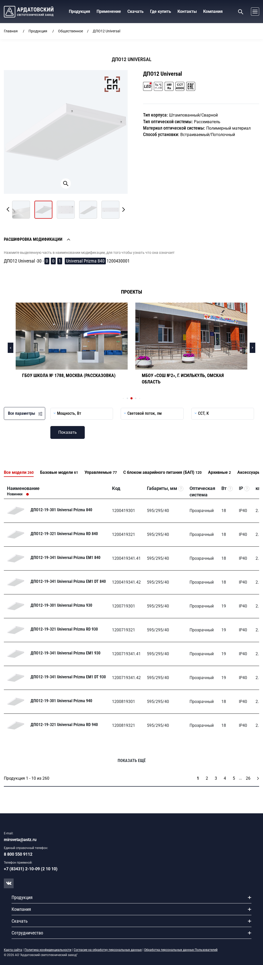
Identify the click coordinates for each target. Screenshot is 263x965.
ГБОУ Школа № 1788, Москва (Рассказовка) (69, 375)
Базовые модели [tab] (59, 472)
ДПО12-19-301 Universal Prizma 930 (61, 605)
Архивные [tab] (219, 472)
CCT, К (203, 413)
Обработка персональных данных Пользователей (181, 950)
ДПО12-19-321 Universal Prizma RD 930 (64, 629)
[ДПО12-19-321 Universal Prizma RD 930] (15, 630)
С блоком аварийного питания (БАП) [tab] (162, 472)
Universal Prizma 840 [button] (85, 261)
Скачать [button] (135, 11)
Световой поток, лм (144, 413)
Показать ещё (132, 760)
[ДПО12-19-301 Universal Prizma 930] (15, 606)
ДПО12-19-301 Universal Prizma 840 (61, 509)
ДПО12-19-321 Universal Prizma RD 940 (64, 724)
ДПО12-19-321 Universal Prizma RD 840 (64, 533)
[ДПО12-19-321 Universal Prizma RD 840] (15, 534)
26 (248, 778)
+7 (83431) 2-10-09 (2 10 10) (31, 868)
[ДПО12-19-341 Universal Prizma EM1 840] (15, 558)
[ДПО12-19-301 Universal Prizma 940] (15, 701)
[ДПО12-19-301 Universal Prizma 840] (15, 510)
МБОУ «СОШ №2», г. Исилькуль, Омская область (183, 378)
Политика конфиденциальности (47, 950)
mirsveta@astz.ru (20, 839)
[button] (253, 11)
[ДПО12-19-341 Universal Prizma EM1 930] (15, 654)
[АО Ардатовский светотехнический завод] (28, 11)
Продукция (38, 31)
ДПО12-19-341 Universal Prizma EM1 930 (65, 653)
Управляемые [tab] (100, 472)
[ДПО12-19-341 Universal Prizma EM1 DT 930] (15, 678)
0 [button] (47, 261)
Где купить (160, 11)
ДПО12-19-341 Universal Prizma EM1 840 (65, 557)
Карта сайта (13, 950)
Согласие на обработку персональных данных (108, 950)
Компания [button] (213, 11)
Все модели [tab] (19, 472)
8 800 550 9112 (18, 854)
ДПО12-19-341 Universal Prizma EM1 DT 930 (68, 676)
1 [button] (60, 261)
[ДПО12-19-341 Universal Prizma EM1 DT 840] (15, 582)
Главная (11, 31)
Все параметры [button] (23, 413)
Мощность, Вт (69, 413)
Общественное (70, 31)
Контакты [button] (187, 11)
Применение (109, 11)
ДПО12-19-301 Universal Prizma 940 (61, 700)
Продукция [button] (79, 11)
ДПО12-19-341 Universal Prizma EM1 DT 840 (68, 581)
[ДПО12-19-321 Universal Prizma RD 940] (15, 725)
